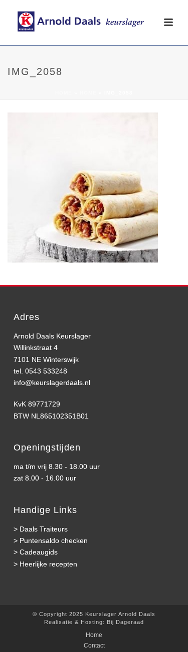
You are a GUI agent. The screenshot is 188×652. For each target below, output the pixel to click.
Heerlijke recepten (48, 564)
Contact (94, 645)
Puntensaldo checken (54, 540)
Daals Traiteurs (44, 529)
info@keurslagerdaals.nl (52, 382)
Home (63, 93)
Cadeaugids (39, 552)
